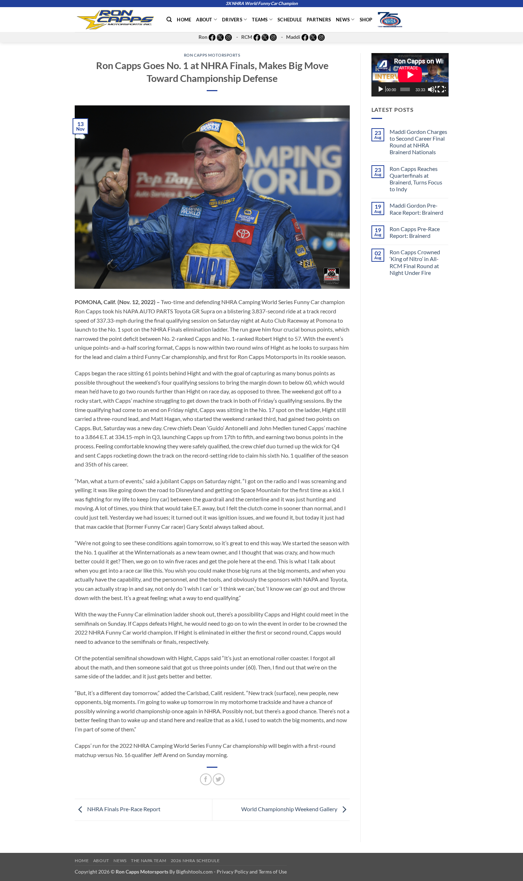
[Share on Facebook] (206, 779)
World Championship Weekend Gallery (289, 809)
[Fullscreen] (441, 89)
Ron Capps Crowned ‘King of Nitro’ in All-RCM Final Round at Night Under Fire (415, 262)
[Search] (169, 19)
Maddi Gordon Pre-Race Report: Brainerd (416, 208)
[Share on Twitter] (218, 779)
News (343, 19)
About (204, 19)
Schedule (290, 19)
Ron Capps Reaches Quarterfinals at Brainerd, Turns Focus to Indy (416, 179)
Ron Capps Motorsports (212, 55)
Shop (366, 19)
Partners (319, 19)
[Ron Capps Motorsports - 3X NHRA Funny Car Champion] (115, 20)
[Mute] (432, 89)
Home (184, 19)
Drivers (232, 19)
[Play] (381, 89)
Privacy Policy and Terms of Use (252, 872)
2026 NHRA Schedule (195, 860)
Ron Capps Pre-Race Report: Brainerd (415, 232)
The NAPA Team (148, 860)
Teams (260, 19)
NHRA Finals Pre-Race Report (123, 809)
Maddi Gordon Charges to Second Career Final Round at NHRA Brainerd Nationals (418, 142)
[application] (410, 75)
